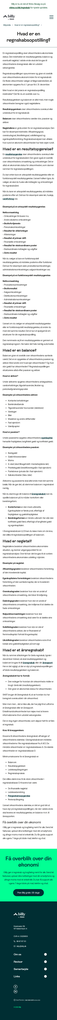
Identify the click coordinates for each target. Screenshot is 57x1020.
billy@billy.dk (21, 946)
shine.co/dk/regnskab (19, 7)
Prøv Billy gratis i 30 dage (28, 892)
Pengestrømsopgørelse (19, 796)
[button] (30, 954)
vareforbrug (8, 199)
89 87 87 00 (21, 941)
